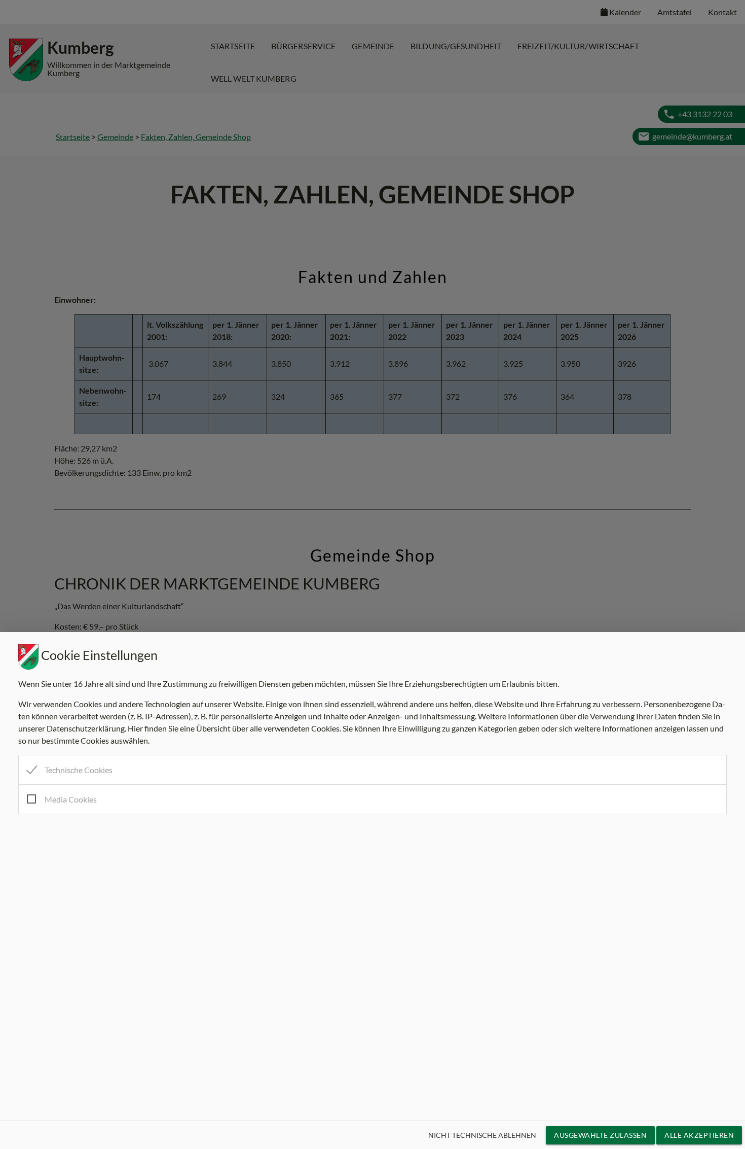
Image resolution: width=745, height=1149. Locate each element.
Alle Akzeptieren (699, 1135)
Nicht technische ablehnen (482, 1135)
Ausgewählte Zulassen (600, 1135)
